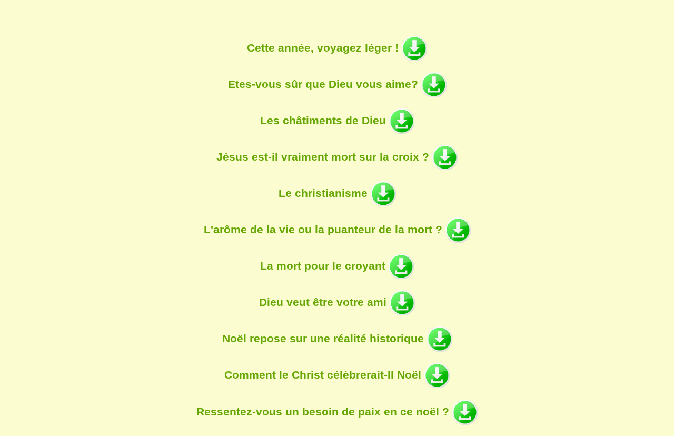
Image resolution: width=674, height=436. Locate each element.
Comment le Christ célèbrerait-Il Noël (324, 375)
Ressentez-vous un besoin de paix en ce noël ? (324, 411)
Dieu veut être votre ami (324, 302)
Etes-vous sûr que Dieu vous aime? (324, 84)
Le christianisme (325, 193)
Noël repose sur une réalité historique (324, 338)
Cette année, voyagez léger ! (324, 48)
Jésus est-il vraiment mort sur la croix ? (324, 157)
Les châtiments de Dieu (324, 120)
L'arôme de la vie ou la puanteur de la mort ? (324, 229)
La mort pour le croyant (324, 266)
